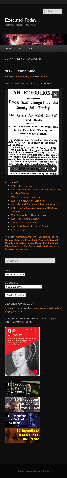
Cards (30, 48)
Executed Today (20, 20)
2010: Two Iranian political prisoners (28, 215)
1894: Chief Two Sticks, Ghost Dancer (30, 226)
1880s (39, 246)
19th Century (20, 236)
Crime (28, 239)
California (33, 236)
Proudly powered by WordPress (33, 471)
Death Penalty (39, 239)
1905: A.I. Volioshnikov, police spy (28, 200)
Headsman (42, 76)
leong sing (14, 249)
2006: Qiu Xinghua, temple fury (26, 197)
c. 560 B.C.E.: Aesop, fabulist (26, 222)
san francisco (26, 249)
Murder (38, 243)
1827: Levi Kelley (19, 229)
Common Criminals (14, 239)
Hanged (30, 243)
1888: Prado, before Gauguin (25, 218)
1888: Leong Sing (20, 70)
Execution (21, 243)
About (19, 48)
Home (9, 48)
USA (25, 246)
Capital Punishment (48, 236)
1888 (45, 246)
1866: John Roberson (21, 186)
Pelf (45, 243)
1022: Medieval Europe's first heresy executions (34, 204)
